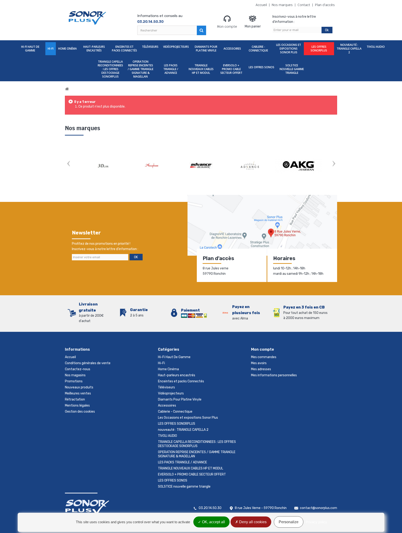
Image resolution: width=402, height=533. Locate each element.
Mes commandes (263, 357)
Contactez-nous (77, 369)
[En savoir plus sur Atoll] (201, 166)
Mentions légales (77, 405)
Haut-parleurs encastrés (94, 48)
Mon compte (227, 26)
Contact (304, 5)
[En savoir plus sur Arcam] (152, 166)
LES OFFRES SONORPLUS (319, 48)
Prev (68, 164)
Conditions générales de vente (88, 363)
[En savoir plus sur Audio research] (250, 166)
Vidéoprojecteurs (176, 47)
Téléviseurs (150, 47)
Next (333, 164)
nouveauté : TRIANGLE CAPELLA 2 (349, 48)
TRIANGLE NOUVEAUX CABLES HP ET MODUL (201, 69)
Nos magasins (75, 375)
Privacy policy (316, 522)
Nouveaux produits (79, 387)
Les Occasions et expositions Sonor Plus (288, 48)
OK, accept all (213, 522)
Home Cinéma (67, 49)
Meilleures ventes (78, 393)
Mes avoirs (259, 363)
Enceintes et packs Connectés (124, 48)
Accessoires (232, 49)
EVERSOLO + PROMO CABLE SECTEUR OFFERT (231, 69)
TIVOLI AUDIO (376, 47)
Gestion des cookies (80, 412)
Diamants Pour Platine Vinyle (206, 48)
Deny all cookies (252, 522)
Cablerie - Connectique (258, 48)
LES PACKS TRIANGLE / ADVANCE (170, 69)
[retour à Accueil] (67, 89)
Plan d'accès (325, 5)
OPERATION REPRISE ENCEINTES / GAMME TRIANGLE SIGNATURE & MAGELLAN (140, 69)
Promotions (74, 381)
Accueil (261, 5)
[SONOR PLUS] (87, 18)
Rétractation (75, 399)
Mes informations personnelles (274, 375)
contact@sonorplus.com (318, 508)
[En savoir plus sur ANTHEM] (103, 166)
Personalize (288, 522)
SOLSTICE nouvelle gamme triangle (292, 69)
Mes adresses (261, 369)
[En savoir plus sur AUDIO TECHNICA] (298, 166)
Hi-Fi (51, 49)
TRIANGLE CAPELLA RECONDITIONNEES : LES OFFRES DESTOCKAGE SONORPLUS (110, 69)
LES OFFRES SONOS (261, 67)
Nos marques (282, 5)
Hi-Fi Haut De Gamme (30, 48)
